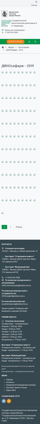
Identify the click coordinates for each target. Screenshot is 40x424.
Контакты (10, 382)
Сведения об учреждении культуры (21, 385)
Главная (9, 380)
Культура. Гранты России (16, 388)
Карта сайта (11, 390)
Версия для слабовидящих (15, 30)
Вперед (19, 227)
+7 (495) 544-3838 (11, 32)
